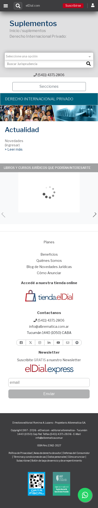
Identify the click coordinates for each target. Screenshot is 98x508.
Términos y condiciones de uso (29, 456)
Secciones (49, 86)
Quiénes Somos (49, 261)
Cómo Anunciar (49, 273)
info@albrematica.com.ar (49, 326)
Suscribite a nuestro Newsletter (49, 360)
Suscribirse (73, 5)
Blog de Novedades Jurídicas (49, 267)
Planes (49, 242)
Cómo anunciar (76, 456)
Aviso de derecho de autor (47, 453)
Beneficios (49, 254)
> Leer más (14, 149)
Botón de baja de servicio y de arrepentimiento (56, 460)
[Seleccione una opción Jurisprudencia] (49, 56)
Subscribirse (23, 460)
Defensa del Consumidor (76, 453)
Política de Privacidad (20, 453)
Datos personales (57, 456)
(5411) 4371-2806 (50, 75)
